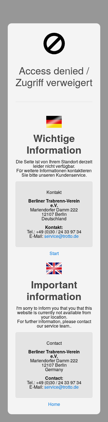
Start (54, 253)
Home (54, 404)
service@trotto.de (61, 236)
